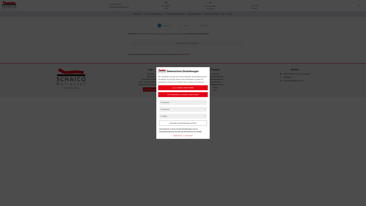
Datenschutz (177, 136)
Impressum (189, 136)
